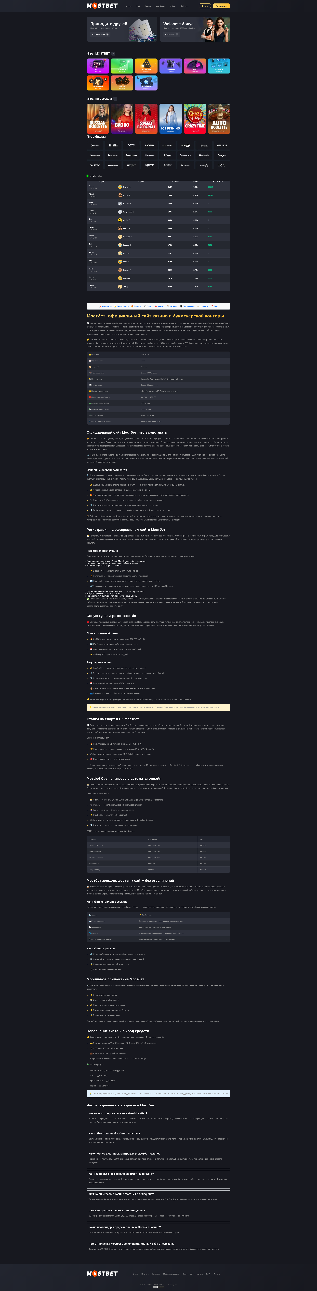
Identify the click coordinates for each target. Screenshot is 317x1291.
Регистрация (221, 6)
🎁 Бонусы (136, 306)
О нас (135, 1274)
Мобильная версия (171, 1274)
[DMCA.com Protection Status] (158, 1288)
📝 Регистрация (121, 306)
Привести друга (98, 34)
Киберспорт (185, 6)
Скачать (216, 1274)
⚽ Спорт (148, 306)
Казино (148, 6)
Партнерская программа (193, 1274)
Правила (144, 1274)
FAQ (208, 1274)
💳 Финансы (202, 306)
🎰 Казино (159, 306)
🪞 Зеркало (172, 306)
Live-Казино (160, 6)
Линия (129, 6)
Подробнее (169, 34)
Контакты (156, 1274)
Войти (205, 6)
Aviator (173, 6)
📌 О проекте (105, 306)
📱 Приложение (187, 306)
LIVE (138, 6)
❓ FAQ (214, 306)
